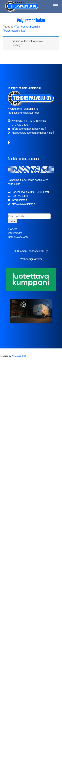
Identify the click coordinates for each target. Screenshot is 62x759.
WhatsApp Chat (19, 356)
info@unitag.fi (19, 200)
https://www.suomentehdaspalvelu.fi (33, 132)
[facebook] (9, 143)
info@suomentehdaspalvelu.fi (29, 128)
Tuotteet (8, 26)
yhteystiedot (15, 233)
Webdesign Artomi (31, 259)
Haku (12, 221)
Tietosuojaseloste (18, 237)
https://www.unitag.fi (23, 204)
